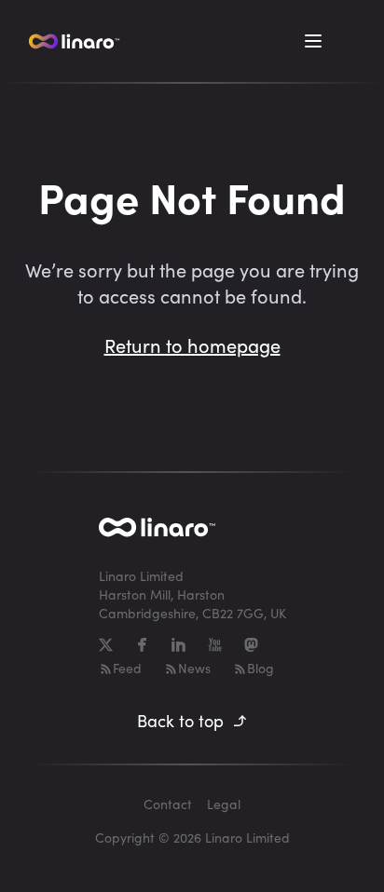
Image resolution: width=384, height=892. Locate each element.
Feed (127, 668)
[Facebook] (142, 645)
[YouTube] (215, 645)
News (194, 668)
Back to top (180, 721)
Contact (168, 804)
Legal (223, 804)
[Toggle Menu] (313, 41)
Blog (260, 668)
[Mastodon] (251, 645)
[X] (106, 645)
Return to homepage (192, 345)
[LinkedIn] (178, 645)
